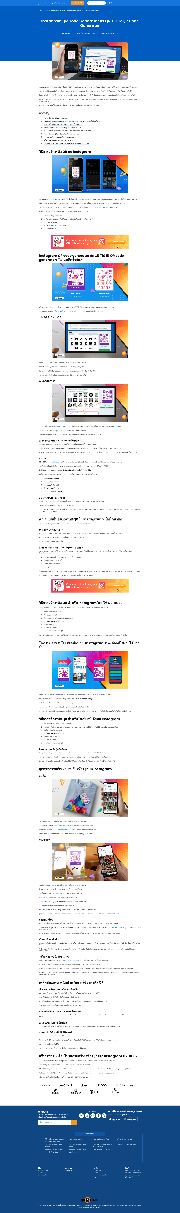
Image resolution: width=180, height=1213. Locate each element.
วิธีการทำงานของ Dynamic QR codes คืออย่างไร (54, 1140)
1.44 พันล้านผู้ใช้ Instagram (101, 207)
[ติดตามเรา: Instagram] (92, 1115)
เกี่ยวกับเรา (97, 1170)
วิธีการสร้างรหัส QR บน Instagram (55, 118)
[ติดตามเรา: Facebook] (98, 1115)
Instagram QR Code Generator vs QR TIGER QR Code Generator (75, 11)
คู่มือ (39, 1168)
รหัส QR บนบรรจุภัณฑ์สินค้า (62, 830)
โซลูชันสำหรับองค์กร (101, 1175)
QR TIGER (50, 724)
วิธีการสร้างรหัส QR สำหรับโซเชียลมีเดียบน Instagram (62, 134)
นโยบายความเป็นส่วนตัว (133, 1175)
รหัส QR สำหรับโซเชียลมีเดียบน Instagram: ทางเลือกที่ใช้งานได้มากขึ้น (67, 131)
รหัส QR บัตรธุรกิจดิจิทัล (101, 1139)
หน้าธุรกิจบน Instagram (120, 928)
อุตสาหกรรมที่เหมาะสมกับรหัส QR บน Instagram (60, 137)
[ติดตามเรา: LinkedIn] (81, 1115)
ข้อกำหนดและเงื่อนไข (132, 1170)
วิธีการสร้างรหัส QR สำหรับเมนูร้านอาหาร (78, 1151)
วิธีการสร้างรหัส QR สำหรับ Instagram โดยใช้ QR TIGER (63, 128)
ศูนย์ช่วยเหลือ (42, 1175)
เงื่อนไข (127, 1168)
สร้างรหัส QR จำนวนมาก (125, 1139)
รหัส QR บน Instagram (63, 426)
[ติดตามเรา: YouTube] (87, 1115)
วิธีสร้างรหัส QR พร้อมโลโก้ (126, 1144)
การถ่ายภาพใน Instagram (70, 960)
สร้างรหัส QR (78, 3)
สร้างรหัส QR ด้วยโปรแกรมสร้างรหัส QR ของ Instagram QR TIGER (66, 143)
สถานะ (96, 1173)
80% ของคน (48, 902)
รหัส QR (58, 199)
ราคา (95, 1177)
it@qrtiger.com (70, 1170)
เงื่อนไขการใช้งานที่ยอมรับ (133, 1173)
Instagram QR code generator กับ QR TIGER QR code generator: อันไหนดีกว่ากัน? (73, 121)
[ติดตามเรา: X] (104, 1115)
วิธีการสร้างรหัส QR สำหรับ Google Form (102, 1145)
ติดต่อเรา (41, 1173)
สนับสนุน (68, 1168)
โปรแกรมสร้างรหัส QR (62, 311)
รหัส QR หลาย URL (75, 1139)
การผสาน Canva (53, 462)
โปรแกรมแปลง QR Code (101, 1150)
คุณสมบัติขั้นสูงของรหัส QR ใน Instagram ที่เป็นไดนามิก (63, 124)
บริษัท (96, 1168)
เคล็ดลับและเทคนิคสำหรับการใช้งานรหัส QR (58, 140)
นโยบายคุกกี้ (129, 1177)
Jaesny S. (68, 33)
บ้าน (40, 11)
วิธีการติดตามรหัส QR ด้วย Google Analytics (54, 1151)
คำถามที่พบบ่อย (43, 1170)
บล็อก (46, 11)
